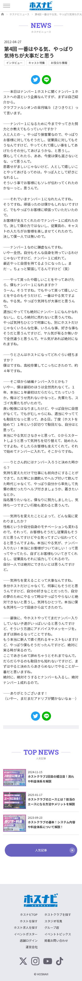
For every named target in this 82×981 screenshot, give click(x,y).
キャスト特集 (36, 63)
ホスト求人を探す (26, 927)
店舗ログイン (29, 940)
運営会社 (32, 947)
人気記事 (41, 850)
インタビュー (14, 63)
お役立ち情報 (59, 63)
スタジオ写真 (53, 921)
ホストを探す (29, 921)
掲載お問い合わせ (56, 940)
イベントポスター (26, 934)
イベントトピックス (57, 934)
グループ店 (51, 927)
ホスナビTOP (29, 914)
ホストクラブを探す (57, 914)
